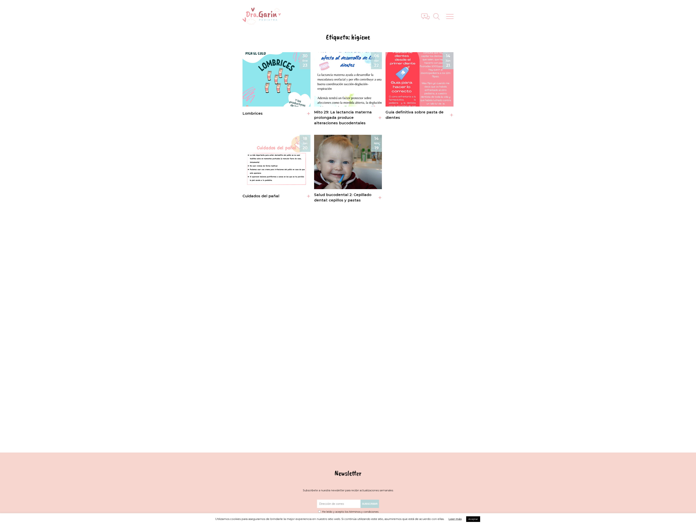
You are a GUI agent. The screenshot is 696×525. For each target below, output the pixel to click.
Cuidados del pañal (261, 196)
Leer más (455, 519)
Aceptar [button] (473, 519)
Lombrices (253, 113)
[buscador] (438, 16)
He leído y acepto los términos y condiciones (350, 511)
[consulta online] (425, 16)
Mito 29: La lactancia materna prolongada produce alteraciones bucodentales (343, 117)
